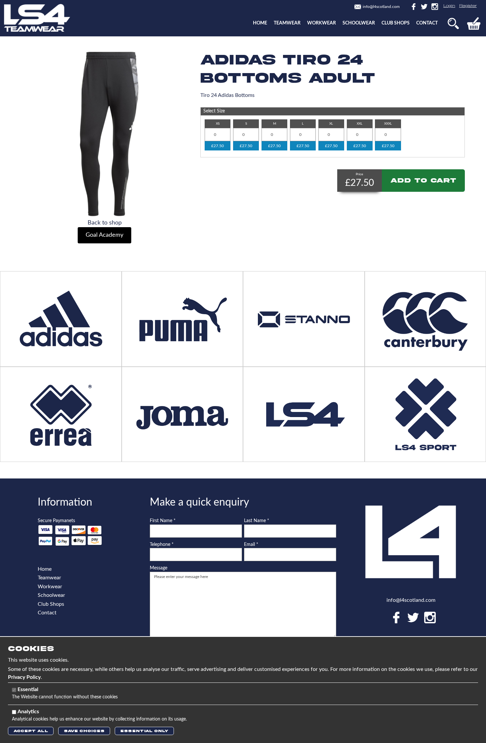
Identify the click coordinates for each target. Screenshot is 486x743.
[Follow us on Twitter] (423, 6)
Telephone (162, 544)
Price (359, 174)
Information (65, 502)
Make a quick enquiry (199, 502)
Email (251, 544)
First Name (163, 520)
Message (158, 568)
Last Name (256, 520)
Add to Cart (423, 180)
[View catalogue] (303, 414)
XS (218, 123)
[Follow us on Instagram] (433, 6)
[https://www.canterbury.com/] (425, 318)
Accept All (31, 731)
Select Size (214, 111)
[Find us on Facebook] (413, 6)
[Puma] (182, 318)
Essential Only (144, 731)
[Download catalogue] (182, 414)
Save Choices (84, 731)
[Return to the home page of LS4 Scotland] (37, 17)
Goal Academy (104, 235)
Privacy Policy (24, 677)
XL (331, 123)
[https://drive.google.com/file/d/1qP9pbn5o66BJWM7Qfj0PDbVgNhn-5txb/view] (303, 318)
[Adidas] (60, 318)
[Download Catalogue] (60, 414)
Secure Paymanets (56, 520)
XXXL (388, 123)
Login (449, 6)
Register (468, 6)
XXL (359, 123)
